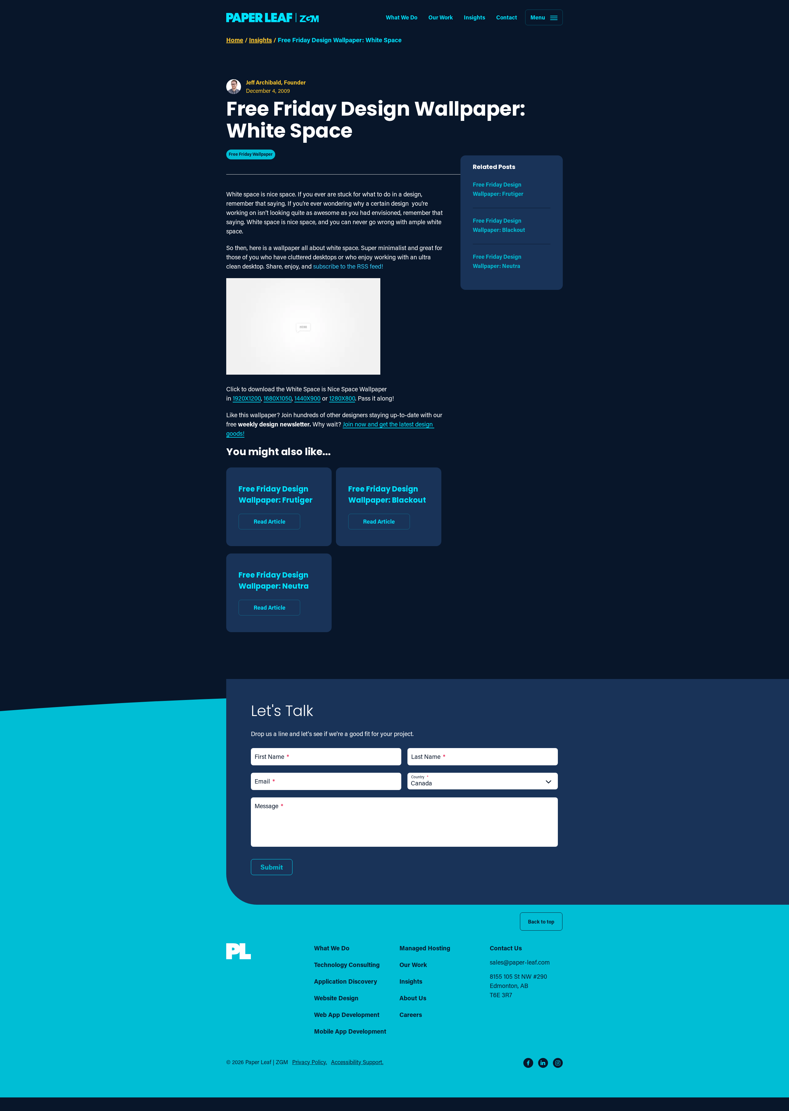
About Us (412, 998)
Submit (271, 866)
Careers (410, 1014)
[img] (238, 951)
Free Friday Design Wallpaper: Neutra (274, 590)
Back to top (541, 921)
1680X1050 (278, 398)
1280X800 (342, 398)
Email (265, 781)
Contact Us (506, 948)
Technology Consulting (347, 965)
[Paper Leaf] (238, 957)
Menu (537, 17)
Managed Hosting (424, 948)
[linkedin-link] (543, 1063)
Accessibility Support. (357, 1062)
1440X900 (307, 398)
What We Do (401, 17)
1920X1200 (247, 398)
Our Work (440, 17)
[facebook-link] (528, 1063)
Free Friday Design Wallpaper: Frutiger (276, 504)
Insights (474, 17)
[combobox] (482, 783)
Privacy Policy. (309, 1062)
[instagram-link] (558, 1063)
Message (269, 806)
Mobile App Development (350, 1031)
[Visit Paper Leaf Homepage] (272, 17)
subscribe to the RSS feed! (348, 266)
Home (234, 40)
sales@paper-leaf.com (520, 962)
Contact (506, 17)
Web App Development (346, 1014)
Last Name (428, 756)
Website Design (336, 998)
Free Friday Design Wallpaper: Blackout (387, 504)
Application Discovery (345, 981)
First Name (272, 756)
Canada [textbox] (421, 783)
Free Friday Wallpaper (251, 154)
